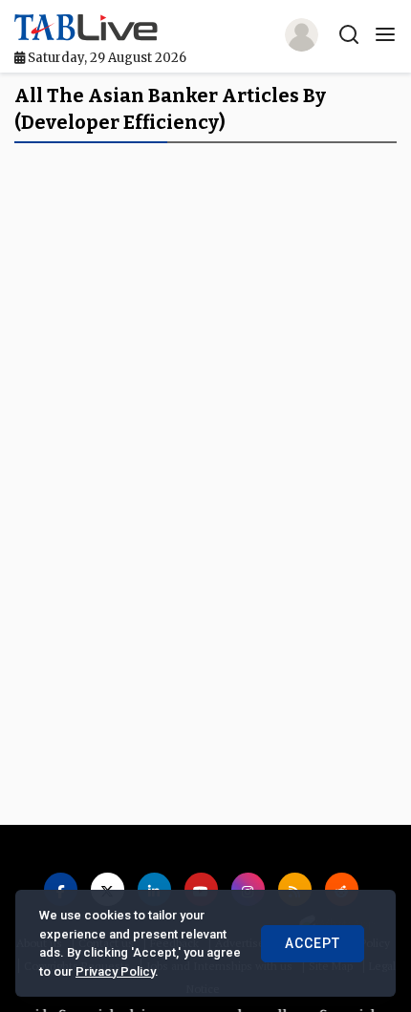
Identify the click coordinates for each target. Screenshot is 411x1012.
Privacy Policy (115, 971)
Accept (312, 943)
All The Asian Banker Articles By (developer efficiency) (170, 109)
